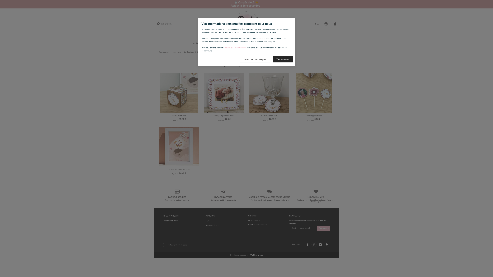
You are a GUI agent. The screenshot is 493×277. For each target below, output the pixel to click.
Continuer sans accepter (255, 59)
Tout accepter (283, 59)
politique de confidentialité (235, 48)
